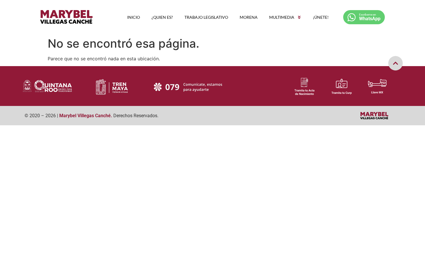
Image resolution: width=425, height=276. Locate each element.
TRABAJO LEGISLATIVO (206, 17)
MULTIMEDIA (281, 17)
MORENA (249, 17)
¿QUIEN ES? (162, 17)
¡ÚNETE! (321, 17)
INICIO (133, 17)
